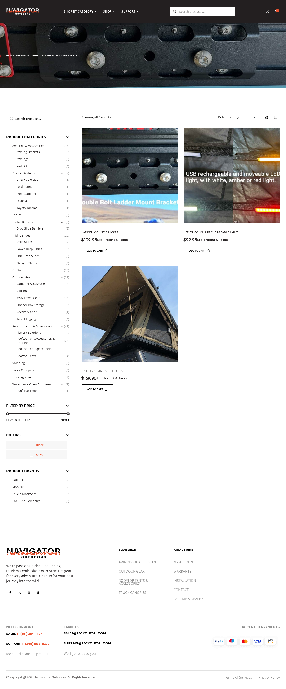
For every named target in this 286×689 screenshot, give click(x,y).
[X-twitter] (19, 592)
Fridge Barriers (22, 222)
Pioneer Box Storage (31, 305)
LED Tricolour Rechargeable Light (211, 232)
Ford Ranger (25, 187)
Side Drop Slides (28, 256)
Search (175, 11)
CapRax (17, 480)
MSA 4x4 (18, 487)
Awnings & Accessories (28, 146)
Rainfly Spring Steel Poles (102, 371)
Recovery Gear (27, 312)
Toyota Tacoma (27, 208)
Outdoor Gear (22, 277)
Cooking (22, 291)
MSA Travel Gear (28, 298)
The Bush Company (26, 501)
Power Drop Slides (29, 249)
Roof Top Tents (27, 391)
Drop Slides (25, 242)
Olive (39, 455)
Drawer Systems (23, 173)
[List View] (275, 117)
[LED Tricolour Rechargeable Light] (232, 175)
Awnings (22, 159)
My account (184, 562)
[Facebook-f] (10, 592)
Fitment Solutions (29, 332)
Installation (185, 580)
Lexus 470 (23, 201)
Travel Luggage (27, 319)
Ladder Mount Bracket (100, 232)
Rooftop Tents (26, 356)
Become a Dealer (188, 599)
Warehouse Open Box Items (31, 384)
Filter (65, 420)
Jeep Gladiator (26, 194)
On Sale (17, 270)
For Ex (16, 215)
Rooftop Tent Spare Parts (34, 349)
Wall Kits (23, 166)
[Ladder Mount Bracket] (130, 175)
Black (40, 445)
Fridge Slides (21, 235)
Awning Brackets (28, 152)
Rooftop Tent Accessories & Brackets (36, 341)
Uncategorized (22, 377)
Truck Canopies (23, 370)
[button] (97, 251)
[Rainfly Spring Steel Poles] (130, 314)
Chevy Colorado (27, 179)
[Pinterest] (38, 592)
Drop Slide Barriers (30, 228)
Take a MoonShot (24, 494)
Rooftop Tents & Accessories (32, 326)
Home (10, 55)
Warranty (182, 571)
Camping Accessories (31, 284)
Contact (181, 589)
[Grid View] (266, 117)
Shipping (18, 363)
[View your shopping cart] (275, 11)
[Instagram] (29, 592)
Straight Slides (27, 263)
